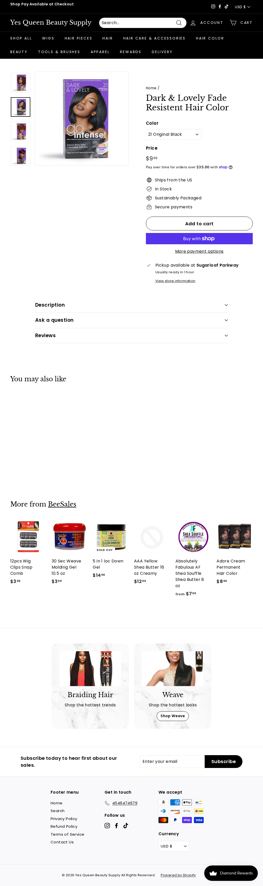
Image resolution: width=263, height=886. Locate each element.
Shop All (21, 38)
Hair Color (210, 38)
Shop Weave (173, 715)
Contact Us (62, 842)
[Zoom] (81, 118)
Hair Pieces (78, 38)
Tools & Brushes (59, 51)
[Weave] (173, 668)
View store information (175, 281)
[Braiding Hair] (90, 668)
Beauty (19, 51)
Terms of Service (67, 834)
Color (152, 123)
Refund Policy (64, 826)
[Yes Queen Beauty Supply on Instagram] (107, 825)
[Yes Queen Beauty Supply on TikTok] (125, 825)
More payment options (199, 251)
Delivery (162, 51)
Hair (107, 38)
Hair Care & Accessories (154, 38)
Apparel (100, 51)
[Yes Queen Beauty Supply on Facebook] (116, 825)
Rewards (131, 51)
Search (57, 810)
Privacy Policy (64, 818)
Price (151, 148)
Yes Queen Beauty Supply (50, 22)
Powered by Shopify (178, 875)
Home (151, 88)
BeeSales (62, 504)
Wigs (48, 38)
